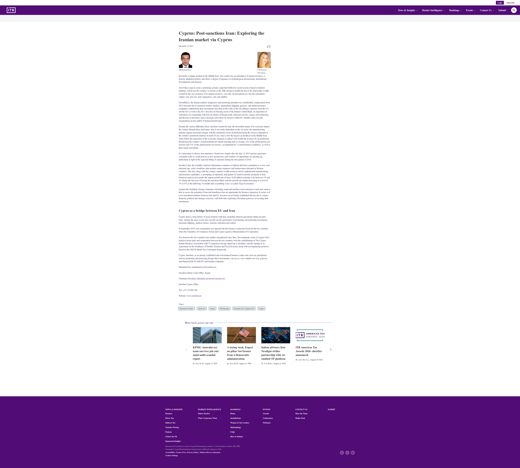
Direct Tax (169, 418)
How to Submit (236, 437)
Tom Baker (268, 363)
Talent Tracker (204, 413)
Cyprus (261, 308)
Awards (266, 413)
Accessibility (170, 452)
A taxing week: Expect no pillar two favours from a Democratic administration (240, 353)
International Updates (186, 308)
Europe (212, 308)
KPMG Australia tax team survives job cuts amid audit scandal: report (206, 353)
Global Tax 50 (171, 437)
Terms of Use (181, 452)
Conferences (268, 418)
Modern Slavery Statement (210, 452)
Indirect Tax (170, 423)
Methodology (235, 427)
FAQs (232, 432)
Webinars (267, 423)
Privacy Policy (193, 452)
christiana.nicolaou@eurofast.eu (210, 278)
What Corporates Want (207, 418)
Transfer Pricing (172, 427)
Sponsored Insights (173, 441)
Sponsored (201, 308)
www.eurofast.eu (194, 295)
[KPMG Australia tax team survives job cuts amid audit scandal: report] (207, 335)
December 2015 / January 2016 (244, 308)
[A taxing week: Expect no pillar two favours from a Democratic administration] (241, 335)
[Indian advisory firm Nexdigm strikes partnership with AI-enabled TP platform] (275, 335)
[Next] (331, 349)
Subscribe (511, 2)
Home (232, 413)
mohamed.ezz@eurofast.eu (204, 267)
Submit (502, 10)
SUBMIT (331, 409)
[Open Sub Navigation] (416, 10)
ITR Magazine (224, 308)
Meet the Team (301, 413)
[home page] (17, 10)
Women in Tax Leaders (239, 423)
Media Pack (300, 418)
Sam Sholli (200, 363)
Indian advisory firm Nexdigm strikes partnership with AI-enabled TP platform (273, 353)
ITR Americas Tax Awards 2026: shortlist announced (309, 351)
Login (500, 2)
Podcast (168, 432)
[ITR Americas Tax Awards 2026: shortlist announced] (310, 335)
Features (168, 413)
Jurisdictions (235, 418)
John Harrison (303, 359)
